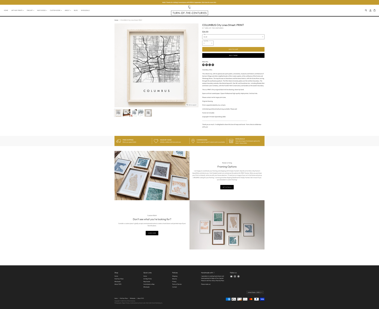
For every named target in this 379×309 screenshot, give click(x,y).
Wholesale (85, 10)
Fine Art (30, 10)
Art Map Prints (17, 10)
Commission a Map (148, 284)
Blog (76, 10)
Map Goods (41, 10)
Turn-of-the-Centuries (213, 28)
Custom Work (55, 10)
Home (6, 10)
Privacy (174, 281)
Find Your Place (118, 279)
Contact (174, 287)
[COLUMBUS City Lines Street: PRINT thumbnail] (118, 113)
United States (254, 292)
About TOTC (117, 284)
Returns (174, 279)
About (67, 10)
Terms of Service (177, 284)
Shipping (174, 276)
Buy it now (233, 55)
